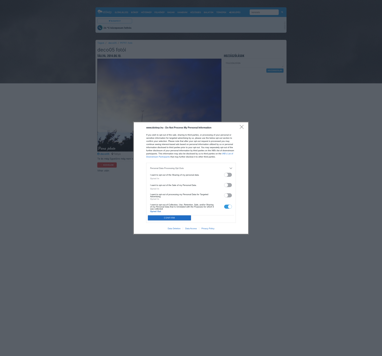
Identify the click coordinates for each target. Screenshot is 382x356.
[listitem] (191, 168)
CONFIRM (169, 218)
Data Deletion (174, 228)
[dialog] (191, 178)
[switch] (228, 175)
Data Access (191, 228)
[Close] (242, 128)
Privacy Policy (207, 228)
